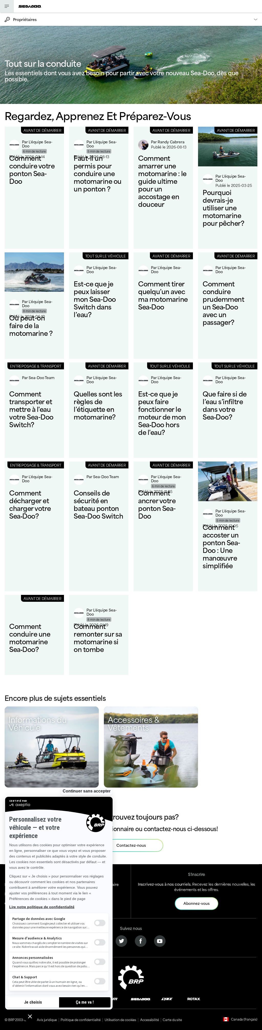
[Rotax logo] (194, 998)
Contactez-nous (131, 845)
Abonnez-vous (196, 903)
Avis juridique (47, 1019)
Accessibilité (149, 1019)
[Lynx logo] (167, 998)
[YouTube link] (160, 940)
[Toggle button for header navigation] (7, 6)
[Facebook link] (140, 940)
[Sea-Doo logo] (30, 6)
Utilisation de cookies (120, 1019)
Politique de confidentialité (81, 1019)
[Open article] (34, 188)
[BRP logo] (131, 976)
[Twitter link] (121, 940)
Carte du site (172, 1019)
